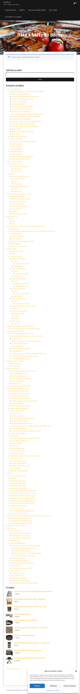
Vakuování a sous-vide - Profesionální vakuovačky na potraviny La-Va (29, 516)
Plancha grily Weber (16, 149)
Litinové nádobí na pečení (20, 344)
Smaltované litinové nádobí (20, 359)
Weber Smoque (16, 146)
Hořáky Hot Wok (15, 541)
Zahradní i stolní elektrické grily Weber (21, 156)
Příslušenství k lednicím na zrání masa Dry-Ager (25, 329)
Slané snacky (16, 321)
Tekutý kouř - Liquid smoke (18, 246)
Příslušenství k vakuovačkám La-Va (21, 518)
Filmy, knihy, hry (12, 216)
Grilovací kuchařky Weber (19, 102)
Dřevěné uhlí (15, 383)
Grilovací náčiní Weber (37, 10)
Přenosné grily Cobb (18, 573)
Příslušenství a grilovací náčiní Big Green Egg (26, 546)
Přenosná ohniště (19, 179)
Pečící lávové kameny (16, 453)
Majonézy (17, 309)
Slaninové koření (15, 244)
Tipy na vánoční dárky (16, 508)
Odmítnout (53, 686)
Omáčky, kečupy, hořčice (19, 311)
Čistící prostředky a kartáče (20, 94)
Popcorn (16, 324)
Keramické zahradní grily (17, 543)
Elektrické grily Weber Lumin (20, 159)
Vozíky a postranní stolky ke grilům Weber (25, 126)
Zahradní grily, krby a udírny (20, 176)
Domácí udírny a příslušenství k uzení (19, 194)
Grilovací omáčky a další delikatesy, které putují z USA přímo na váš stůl (32, 231)
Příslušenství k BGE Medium (18, 483)
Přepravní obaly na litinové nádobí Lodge (24, 356)
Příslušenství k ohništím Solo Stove (23, 563)
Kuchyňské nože (17, 443)
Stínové (10, 473)
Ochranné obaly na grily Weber (21, 111)
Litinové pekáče (18, 346)
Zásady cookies (50, 690)
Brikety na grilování (17, 381)
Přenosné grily (14, 571)
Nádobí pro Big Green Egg (21, 551)
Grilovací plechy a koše (19, 461)
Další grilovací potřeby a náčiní (19, 398)
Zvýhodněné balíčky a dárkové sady (23, 511)
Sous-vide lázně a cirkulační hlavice (21, 523)
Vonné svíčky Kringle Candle (18, 513)
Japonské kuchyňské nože (20, 441)
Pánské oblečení (15, 363)
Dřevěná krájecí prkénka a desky (20, 406)
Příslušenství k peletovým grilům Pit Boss (23, 493)
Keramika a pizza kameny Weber (22, 109)
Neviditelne (13, 478)
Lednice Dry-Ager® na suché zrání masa (20, 326)
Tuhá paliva (17, 169)
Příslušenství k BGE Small (18, 486)
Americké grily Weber (14, 89)
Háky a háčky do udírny (19, 201)
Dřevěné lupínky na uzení (19, 373)
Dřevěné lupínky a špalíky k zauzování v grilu (23, 371)
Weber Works (16, 134)
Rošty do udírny (16, 209)
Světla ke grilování (17, 403)
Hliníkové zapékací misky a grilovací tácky (25, 401)
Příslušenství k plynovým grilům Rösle (21, 503)
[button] (76, 671)
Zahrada (12, 174)
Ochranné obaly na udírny (20, 206)
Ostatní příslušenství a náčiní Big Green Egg (27, 553)
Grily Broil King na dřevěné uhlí (21, 533)
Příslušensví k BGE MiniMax (18, 506)
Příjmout (37, 686)
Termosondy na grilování (19, 428)
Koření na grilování (15, 234)
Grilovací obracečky (18, 416)
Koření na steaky (17, 239)
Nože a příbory (14, 436)
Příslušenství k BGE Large (18, 481)
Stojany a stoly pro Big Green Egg (24, 556)
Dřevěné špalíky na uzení (19, 376)
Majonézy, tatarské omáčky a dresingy (24, 306)
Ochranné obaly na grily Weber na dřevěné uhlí (28, 114)
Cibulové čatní (14, 229)
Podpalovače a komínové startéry (20, 386)
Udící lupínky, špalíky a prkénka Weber (23, 124)
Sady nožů (53, 10)
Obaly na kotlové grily (18, 451)
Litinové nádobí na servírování (21, 348)
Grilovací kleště (16, 413)
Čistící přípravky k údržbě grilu (19, 396)
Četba (11, 219)
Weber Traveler (16, 154)
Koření (16, 261)
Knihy (13, 221)
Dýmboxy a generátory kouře (21, 199)
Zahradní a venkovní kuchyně (17, 526)
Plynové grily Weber (16, 151)
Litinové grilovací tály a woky (20, 466)
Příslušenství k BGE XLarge (18, 488)
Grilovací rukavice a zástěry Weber (22, 107)
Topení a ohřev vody (16, 164)
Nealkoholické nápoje (16, 251)
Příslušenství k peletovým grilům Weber (24, 141)
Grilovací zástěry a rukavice (18, 433)
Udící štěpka (13, 211)
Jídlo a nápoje (12, 249)
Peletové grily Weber (16, 139)
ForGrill (6, 2)
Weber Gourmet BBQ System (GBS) (23, 131)
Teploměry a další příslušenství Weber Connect (26, 121)
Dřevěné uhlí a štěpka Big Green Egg (25, 548)
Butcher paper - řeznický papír (19, 391)
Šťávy (13, 254)
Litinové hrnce (16, 339)
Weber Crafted (16, 129)
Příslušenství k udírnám (17, 196)
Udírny (16, 181)
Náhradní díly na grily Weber (18, 136)
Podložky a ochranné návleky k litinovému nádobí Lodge (29, 354)
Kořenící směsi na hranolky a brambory (22, 241)
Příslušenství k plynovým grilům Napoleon (23, 501)
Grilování (57, 690)
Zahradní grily (10, 10)
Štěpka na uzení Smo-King (20, 214)
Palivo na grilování (13, 368)
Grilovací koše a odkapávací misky (22, 99)
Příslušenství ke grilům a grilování (18, 388)
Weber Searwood (17, 144)
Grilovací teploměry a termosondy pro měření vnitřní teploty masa (30, 426)
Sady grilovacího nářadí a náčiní (22, 423)
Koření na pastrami (18, 236)
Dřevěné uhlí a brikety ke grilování (20, 378)
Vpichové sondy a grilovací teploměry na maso (26, 431)
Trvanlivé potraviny (15, 256)
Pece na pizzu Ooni (16, 566)
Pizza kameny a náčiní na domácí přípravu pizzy (25, 456)
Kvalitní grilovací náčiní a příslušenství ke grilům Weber (27, 92)
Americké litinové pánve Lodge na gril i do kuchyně (27, 336)
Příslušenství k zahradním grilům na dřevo (25, 583)
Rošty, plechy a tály (16, 458)
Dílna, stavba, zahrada (15, 161)
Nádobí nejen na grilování (15, 331)
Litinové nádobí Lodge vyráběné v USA (22, 334)
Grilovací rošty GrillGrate (19, 463)
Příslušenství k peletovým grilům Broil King (23, 491)
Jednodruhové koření (22, 264)
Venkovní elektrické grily (17, 576)
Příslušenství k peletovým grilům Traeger (22, 496)
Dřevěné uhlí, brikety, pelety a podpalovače (25, 96)
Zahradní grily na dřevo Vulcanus (20, 581)
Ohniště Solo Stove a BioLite (18, 561)
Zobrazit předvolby (69, 686)
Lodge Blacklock (17, 351)
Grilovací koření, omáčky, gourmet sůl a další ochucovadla (26, 226)
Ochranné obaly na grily (17, 448)
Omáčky (22, 10)
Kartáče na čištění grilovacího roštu (23, 418)
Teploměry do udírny (13, 17)
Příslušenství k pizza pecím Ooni (22, 568)
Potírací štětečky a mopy (19, 421)
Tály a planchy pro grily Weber (21, 119)
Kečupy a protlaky (19, 314)
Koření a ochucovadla (18, 259)
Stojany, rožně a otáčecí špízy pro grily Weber (26, 116)
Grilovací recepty (14, 669)
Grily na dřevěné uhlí (16, 531)
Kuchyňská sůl (18, 266)
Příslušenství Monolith (18, 558)
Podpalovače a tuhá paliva (20, 166)
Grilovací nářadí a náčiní (17, 411)
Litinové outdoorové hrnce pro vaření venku (27, 341)
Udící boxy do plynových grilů (19, 471)
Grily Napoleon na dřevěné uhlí (21, 536)
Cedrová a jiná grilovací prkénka (20, 393)
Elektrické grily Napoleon (19, 578)
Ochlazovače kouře (18, 204)
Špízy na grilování (15, 468)
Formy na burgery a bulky (18, 476)
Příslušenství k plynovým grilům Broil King (23, 498)
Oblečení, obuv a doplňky (15, 361)
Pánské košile (16, 366)
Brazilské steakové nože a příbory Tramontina (26, 438)
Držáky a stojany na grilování (19, 408)
